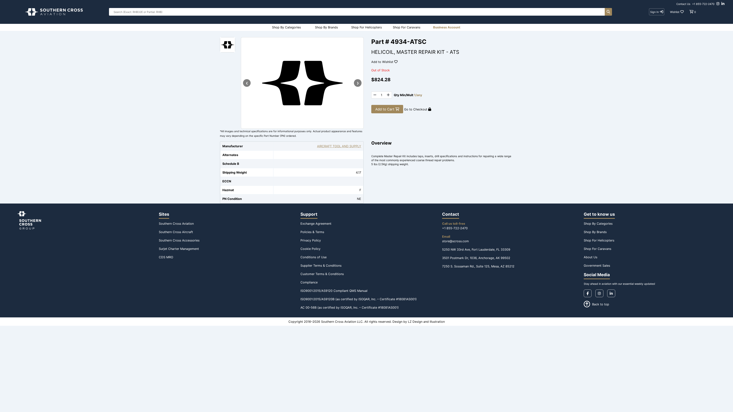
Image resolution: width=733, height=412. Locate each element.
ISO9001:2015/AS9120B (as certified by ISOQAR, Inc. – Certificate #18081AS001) (358, 299)
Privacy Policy (310, 240)
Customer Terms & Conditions (322, 274)
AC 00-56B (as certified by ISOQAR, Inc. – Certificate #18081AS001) (349, 307)
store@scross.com (455, 241)
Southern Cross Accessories (179, 240)
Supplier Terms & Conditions (320, 265)
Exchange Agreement (315, 223)
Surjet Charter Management (179, 249)
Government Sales (597, 265)
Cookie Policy (310, 249)
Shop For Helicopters (599, 240)
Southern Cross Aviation (176, 223)
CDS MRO (166, 257)
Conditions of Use (313, 257)
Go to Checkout (416, 109)
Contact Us (683, 4)
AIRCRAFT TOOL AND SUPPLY (339, 146)
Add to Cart (385, 109)
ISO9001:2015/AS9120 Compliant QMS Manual (333, 291)
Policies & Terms (312, 232)
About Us (590, 257)
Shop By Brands (595, 232)
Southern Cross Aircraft (176, 232)
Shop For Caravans (597, 249)
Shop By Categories (598, 223)
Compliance (309, 282)
